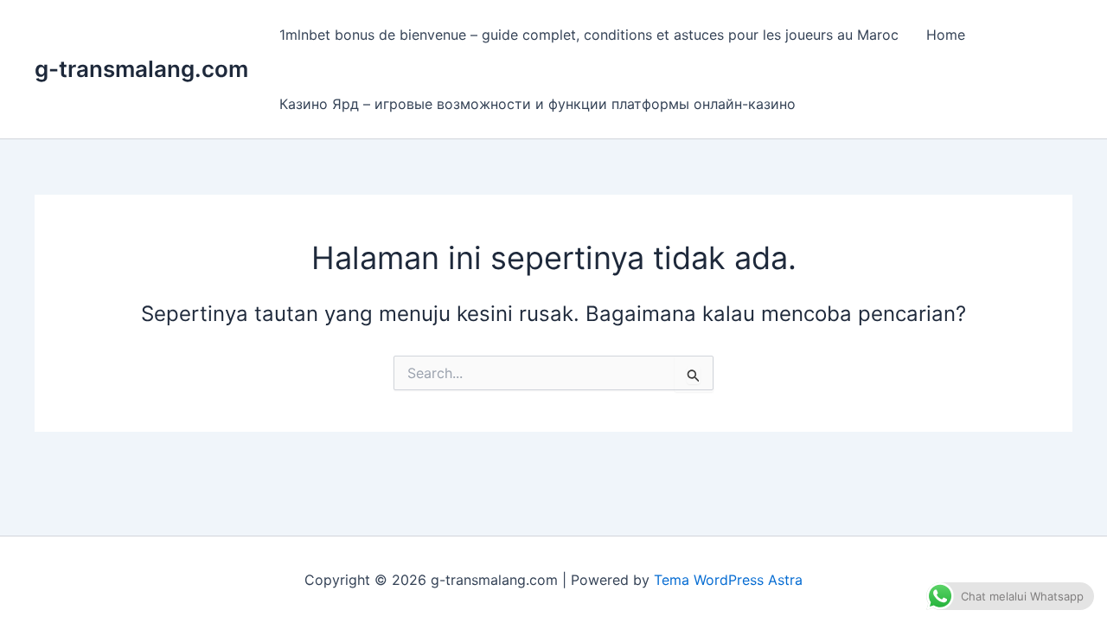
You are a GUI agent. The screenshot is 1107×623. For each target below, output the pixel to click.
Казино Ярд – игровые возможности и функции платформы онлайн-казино (537, 103)
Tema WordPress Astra (728, 579)
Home (945, 34)
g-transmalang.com (141, 68)
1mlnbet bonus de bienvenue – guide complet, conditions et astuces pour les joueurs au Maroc (589, 34)
